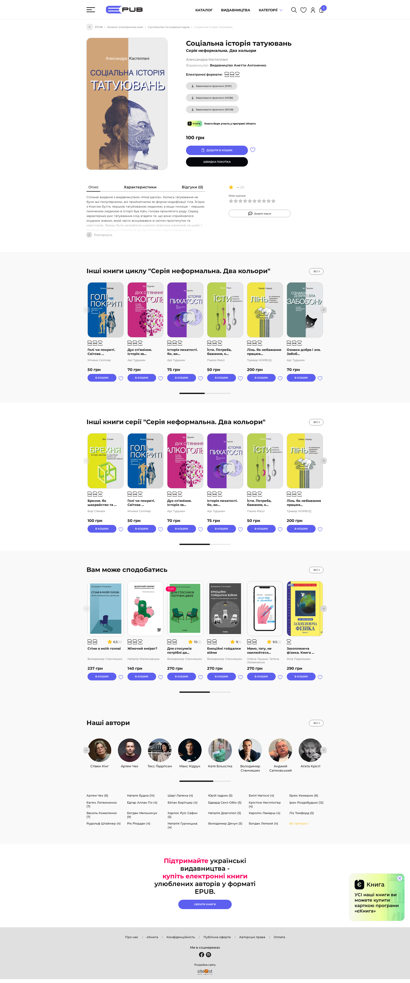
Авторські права (252, 937)
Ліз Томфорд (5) (301, 813)
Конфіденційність (181, 937)
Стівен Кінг (99, 765)
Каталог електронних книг (125, 27)
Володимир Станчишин (250, 765)
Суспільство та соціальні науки (169, 27)
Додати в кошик (219, 150)
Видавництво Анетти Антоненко (238, 65)
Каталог (203, 10)
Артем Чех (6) (97, 795)
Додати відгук (262, 213)
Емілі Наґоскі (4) (261, 795)
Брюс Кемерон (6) (303, 795)
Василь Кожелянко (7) (101, 815)
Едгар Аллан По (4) (142, 802)
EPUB (98, 27)
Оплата (279, 937)
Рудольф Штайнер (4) (103, 823)
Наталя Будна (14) (141, 795)
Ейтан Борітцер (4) (183, 802)
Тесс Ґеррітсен (160, 765)
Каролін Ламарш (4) (264, 813)
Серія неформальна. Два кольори (221, 50)
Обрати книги (205, 904)
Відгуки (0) (192, 187)
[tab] (93, 188)
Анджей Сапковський (280, 765)
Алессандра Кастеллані (207, 59)
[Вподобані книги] (303, 10)
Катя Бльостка (220, 765)
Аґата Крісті (310, 765)
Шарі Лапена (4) (180, 795)
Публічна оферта (217, 937)
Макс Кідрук (189, 765)
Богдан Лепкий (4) (263, 823)
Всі (315, 271)
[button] (323, 310)
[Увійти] (313, 11)
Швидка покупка (217, 161)
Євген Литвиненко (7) (101, 804)
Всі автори (297, 823)
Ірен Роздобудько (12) (306, 802)
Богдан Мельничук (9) (142, 815)
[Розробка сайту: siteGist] (205, 972)
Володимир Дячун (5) (225, 823)
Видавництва (235, 10)
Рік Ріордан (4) (138, 823)
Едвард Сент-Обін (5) (225, 802)
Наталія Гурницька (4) (182, 825)
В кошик (102, 377)
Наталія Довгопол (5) (224, 813)
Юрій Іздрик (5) (220, 795)
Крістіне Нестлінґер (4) (265, 804)
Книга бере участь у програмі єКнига (230, 123)
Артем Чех (129, 765)
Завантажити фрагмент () (214, 86)
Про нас (131, 937)
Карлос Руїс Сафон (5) (183, 815)
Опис (93, 187)
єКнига (152, 937)
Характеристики (140, 187)
